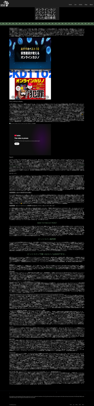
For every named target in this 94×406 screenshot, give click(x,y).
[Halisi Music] (5, 4)
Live (75, 4)
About (91, 4)
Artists (80, 4)
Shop (86, 4)
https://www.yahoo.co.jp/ (51, 268)
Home (70, 4)
